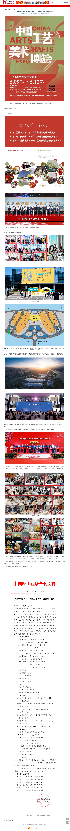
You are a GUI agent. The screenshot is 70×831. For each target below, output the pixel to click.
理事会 (47, 824)
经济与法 (37, 6)
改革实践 (57, 6)
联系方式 (36, 824)
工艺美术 (65, 6)
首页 (4, 6)
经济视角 (20, 6)
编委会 (39, 824)
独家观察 (16, 6)
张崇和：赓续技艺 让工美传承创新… (11, 818)
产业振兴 (45, 6)
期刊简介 (30, 824)
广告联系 (44, 824)
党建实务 (61, 6)
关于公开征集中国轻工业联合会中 (10, 820)
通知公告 (33, 824)
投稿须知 (41, 824)
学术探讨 (24, 6)
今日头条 (8, 6)
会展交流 (28, 6)
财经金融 (33, 6)
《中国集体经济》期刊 (25, 824)
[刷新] (67, 819)
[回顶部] (67, 822)
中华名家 (53, 6)
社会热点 (12, 6)
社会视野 (41, 6)
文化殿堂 (49, 6)
